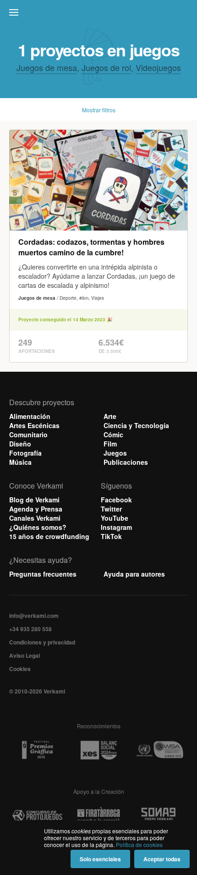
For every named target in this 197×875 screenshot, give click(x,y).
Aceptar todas (162, 859)
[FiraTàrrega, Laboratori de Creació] (98, 815)
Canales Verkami (34, 518)
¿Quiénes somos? (37, 527)
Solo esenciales (100, 859)
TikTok (111, 536)
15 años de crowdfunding (49, 536)
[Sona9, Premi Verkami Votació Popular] (159, 815)
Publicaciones (126, 462)
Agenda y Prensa (35, 508)
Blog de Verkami (34, 499)
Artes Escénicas (34, 425)
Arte (110, 416)
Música (20, 462)
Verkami (99, 15)
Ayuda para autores (134, 573)
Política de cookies (139, 844)
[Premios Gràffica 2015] (37, 750)
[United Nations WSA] (159, 750)
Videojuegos (158, 67)
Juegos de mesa (46, 67)
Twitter (111, 508)
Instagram (116, 527)
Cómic (113, 434)
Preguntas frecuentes (43, 573)
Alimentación (29, 416)
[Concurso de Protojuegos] (37, 815)
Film (110, 443)
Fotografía (25, 452)
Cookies (20, 669)
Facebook (116, 499)
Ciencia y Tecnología (136, 425)
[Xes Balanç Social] (98, 750)
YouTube (114, 518)
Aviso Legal (24, 655)
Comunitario (28, 434)
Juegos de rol (106, 67)
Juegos (115, 452)
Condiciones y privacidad (42, 642)
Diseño (20, 443)
